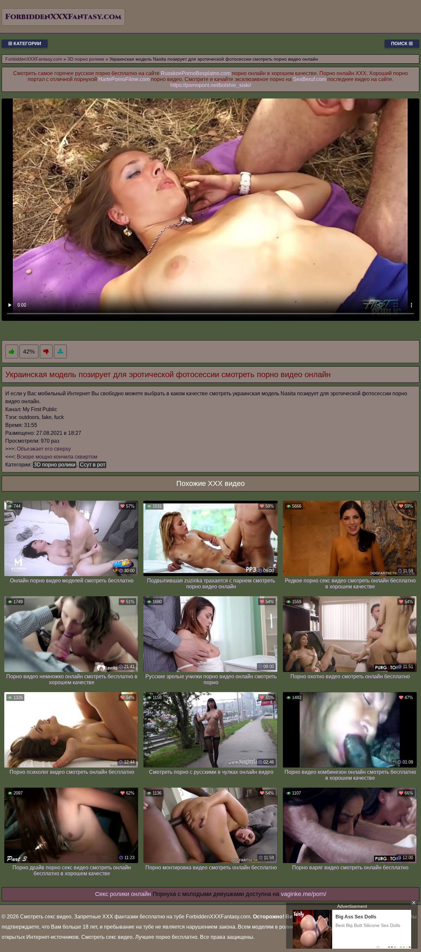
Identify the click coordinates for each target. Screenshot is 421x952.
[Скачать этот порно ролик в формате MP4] (60, 351)
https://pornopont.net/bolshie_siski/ (210, 85)
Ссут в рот (92, 464)
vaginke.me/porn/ (303, 894)
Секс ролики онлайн (123, 894)
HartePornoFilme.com (124, 79)
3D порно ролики (54, 464)
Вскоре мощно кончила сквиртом (57, 457)
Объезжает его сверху (44, 449)
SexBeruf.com (309, 79)
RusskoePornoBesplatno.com (196, 73)
